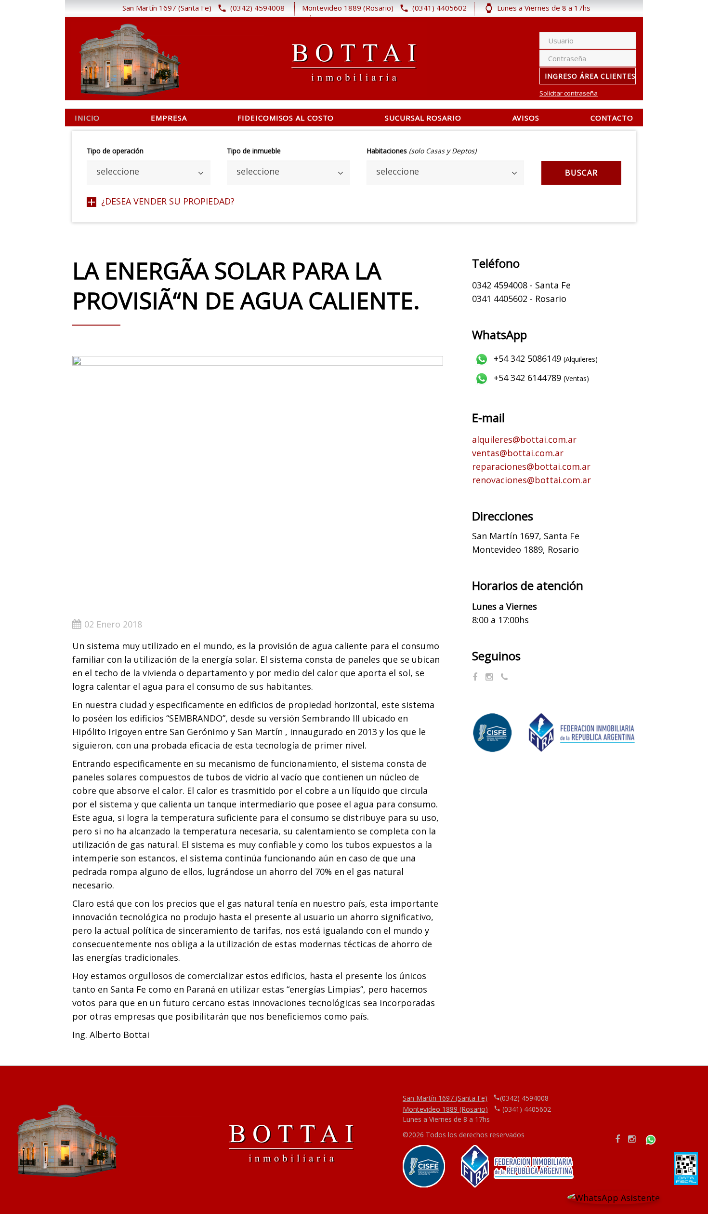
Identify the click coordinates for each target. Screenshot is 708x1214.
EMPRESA (168, 118)
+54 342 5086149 (544, 358)
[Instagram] (489, 676)
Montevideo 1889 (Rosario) (445, 1109)
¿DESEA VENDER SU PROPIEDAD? (168, 201)
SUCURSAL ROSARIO (423, 118)
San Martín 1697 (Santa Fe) (445, 1098)
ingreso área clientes (590, 76)
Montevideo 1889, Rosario (525, 549)
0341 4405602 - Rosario (519, 298)
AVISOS (525, 118)
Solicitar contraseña (568, 93)
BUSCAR (581, 172)
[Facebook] (474, 676)
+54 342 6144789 (540, 377)
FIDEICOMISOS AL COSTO (285, 118)
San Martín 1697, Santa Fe (525, 536)
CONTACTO (611, 118)
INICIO (87, 118)
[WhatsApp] (504, 676)
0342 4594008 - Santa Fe (521, 285)
